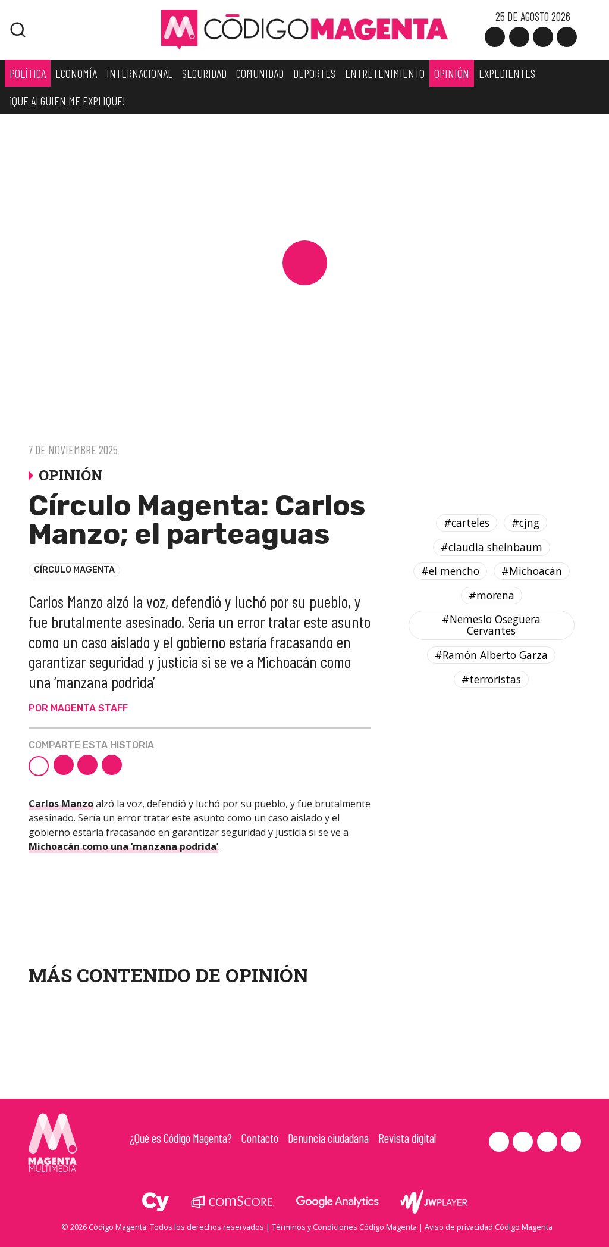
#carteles (466, 522)
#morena (491, 595)
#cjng (525, 522)
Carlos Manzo (61, 803)
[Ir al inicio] (304, 28)
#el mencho (450, 571)
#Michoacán (531, 571)
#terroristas (491, 679)
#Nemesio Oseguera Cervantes (491, 624)
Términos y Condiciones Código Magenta (344, 1226)
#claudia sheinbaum (491, 547)
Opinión (266, 974)
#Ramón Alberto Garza (491, 655)
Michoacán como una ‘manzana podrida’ (123, 846)
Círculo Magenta (74, 570)
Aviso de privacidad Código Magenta (489, 1226)
